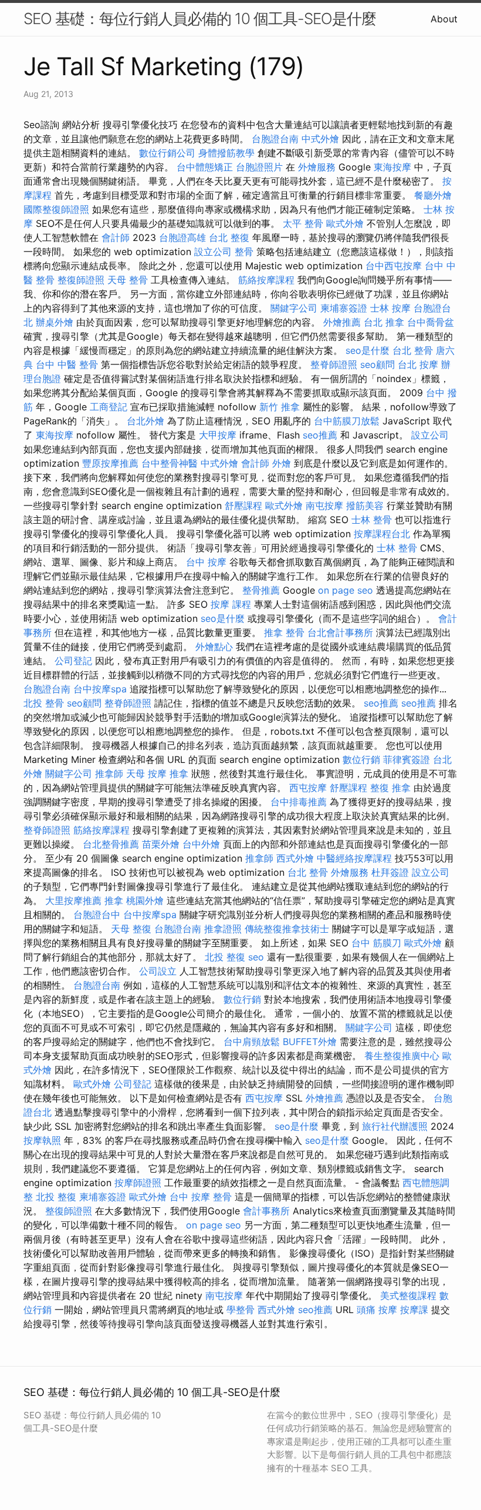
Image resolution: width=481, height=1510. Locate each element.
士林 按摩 (390, 308)
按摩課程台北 (382, 534)
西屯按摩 (308, 787)
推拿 (179, 773)
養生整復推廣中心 (401, 1056)
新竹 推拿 (279, 407)
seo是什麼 (367, 350)
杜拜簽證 (390, 872)
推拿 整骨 (284, 632)
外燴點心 (214, 646)
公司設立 (158, 971)
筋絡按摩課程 (266, 280)
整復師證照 (80, 280)
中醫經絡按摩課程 (354, 858)
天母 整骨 (127, 280)
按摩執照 (42, 1140)
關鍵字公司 (293, 308)
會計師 (115, 237)
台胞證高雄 (182, 237)
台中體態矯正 (205, 167)
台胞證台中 (96, 914)
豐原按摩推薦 (110, 463)
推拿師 (109, 773)
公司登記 (73, 661)
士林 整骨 (371, 519)
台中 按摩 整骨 (201, 1197)
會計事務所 (266, 1211)
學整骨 (240, 1309)
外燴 (281, 463)
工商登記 (108, 407)
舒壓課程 (243, 505)
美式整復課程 (408, 1295)
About (444, 19)
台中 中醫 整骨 (67, 364)
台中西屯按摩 (393, 266)
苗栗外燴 (160, 844)
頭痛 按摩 (377, 1309)
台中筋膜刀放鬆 (347, 421)
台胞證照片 (259, 167)
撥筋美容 (365, 505)
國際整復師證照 (56, 209)
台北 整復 (229, 237)
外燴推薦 (342, 322)
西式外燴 (295, 858)
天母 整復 (131, 929)
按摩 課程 (231, 604)
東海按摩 (392, 167)
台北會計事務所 (340, 632)
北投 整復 (225, 957)
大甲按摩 (217, 435)
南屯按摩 (324, 505)
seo (256, 957)
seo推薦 (320, 435)
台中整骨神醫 (169, 463)
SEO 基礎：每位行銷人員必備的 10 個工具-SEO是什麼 (199, 18)
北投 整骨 (43, 703)
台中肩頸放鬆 (251, 1041)
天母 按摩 (146, 773)
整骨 (244, 251)
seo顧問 (377, 364)
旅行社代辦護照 (395, 1126)
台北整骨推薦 (111, 844)
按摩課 (414, 1309)
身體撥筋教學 (226, 153)
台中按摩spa (100, 689)
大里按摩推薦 (73, 900)
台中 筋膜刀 (376, 943)
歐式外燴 (345, 223)
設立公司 (213, 251)
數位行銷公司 (167, 153)
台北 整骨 (412, 350)
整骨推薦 (261, 590)
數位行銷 (361, 759)
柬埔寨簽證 (343, 308)
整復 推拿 (390, 787)
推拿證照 (223, 929)
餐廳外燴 (433, 195)
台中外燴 (201, 844)
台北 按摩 (418, 364)
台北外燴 (145, 421)
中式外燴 (320, 139)
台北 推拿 (384, 322)
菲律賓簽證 (406, 759)
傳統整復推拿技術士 (287, 929)
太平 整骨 (303, 223)
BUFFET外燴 (310, 1041)
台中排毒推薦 (298, 802)
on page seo (345, 590)
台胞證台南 (275, 139)
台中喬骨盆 (430, 322)
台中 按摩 (206, 562)
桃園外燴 (145, 900)
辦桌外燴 (54, 322)
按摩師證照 (137, 1182)
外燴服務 (317, 167)
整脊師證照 (333, 364)
